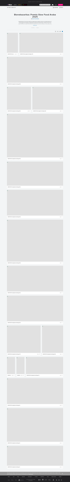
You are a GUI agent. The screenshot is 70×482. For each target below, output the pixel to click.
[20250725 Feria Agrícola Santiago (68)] (35, 70)
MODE (19, 4)
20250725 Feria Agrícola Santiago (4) (14, 405)
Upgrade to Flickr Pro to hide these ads (35, 1)
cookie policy (30, 474)
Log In (56, 4)
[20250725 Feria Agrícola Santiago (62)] (47, 98)
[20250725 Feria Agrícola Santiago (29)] (35, 308)
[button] (55, 7)
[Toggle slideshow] (55, 31)
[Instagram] (61, 480)
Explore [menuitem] (15, 4)
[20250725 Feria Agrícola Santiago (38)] (35, 241)
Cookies (36, 476)
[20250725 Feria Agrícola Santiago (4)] (35, 391)
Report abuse (54, 476)
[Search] (40, 5)
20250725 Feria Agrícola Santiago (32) (14, 292)
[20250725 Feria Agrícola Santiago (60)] (35, 135)
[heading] (9, 5)
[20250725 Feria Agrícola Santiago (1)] (35, 456)
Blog (18, 476)
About (9, 476)
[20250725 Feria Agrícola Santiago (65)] (19, 98)
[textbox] (46, 5)
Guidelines (42, 476)
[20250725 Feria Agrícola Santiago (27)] (23, 339)
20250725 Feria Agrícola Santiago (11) (33, 375)
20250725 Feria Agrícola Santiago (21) (9, 375)
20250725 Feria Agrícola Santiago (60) (14, 158)
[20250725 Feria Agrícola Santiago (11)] (44, 365)
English (60, 476)
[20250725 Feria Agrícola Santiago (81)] (12, 43)
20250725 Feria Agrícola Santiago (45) (14, 216)
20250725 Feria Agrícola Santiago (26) (49, 354)
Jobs (13, 476)
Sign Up (60, 4)
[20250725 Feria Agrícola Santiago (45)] (35, 203)
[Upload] (52, 5)
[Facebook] (56, 480)
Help (48, 476)
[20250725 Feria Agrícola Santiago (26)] (52, 339)
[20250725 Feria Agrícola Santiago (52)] (35, 174)
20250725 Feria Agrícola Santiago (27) (14, 354)
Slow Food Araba (35, 18)
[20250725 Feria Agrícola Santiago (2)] (35, 425)
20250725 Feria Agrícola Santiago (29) (14, 322)
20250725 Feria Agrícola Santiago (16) (19, 375)
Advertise (23, 476)
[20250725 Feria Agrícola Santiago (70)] (41, 43)
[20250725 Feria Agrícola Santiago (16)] (20, 365)
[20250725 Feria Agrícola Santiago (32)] (35, 278)
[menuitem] (24, 5)
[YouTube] (59, 480)
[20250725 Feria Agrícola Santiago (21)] (11, 365)
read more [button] (35, 25)
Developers (30, 476)
